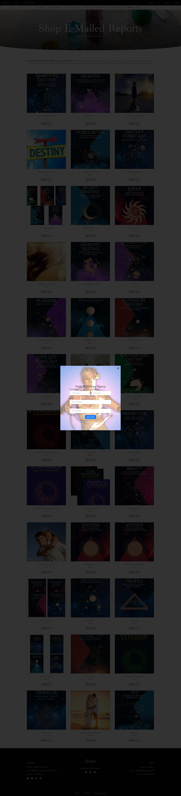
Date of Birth (74, 407)
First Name (74, 389)
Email (72, 398)
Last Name (95, 389)
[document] (90, 398)
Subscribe (90, 417)
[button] (118, 368)
